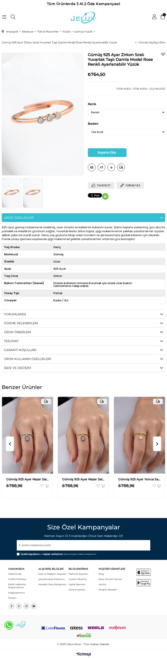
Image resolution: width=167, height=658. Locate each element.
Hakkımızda (15, 574)
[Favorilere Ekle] (163, 55)
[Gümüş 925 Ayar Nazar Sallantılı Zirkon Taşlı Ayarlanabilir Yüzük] (27, 435)
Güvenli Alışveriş (77, 579)
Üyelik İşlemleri (76, 584)
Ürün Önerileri (17, 332)
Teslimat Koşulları (78, 574)
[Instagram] (26, 606)
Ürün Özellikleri (19, 218)
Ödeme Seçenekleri (21, 323)
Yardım (102, 584)
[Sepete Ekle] (46, 486)
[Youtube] (33, 606)
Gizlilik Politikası (17, 579)
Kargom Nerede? (108, 589)
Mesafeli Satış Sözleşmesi (52, 584)
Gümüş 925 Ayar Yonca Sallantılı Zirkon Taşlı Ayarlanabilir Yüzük (139, 479)
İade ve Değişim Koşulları (52, 574)
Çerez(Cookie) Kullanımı (51, 579)
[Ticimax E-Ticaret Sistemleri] (83, 654)
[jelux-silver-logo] (21, 624)
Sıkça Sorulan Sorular (110, 579)
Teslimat (11, 341)
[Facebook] (11, 606)
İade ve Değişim (17, 368)
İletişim (12, 598)
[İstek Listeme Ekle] (91, 167)
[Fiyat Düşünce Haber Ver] (111, 167)
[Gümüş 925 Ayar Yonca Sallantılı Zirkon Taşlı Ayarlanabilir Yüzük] (139, 435)
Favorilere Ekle (42, 486)
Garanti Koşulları (20, 350)
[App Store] (143, 572)
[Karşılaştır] (101, 167)
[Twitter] (19, 606)
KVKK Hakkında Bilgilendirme (17, 586)
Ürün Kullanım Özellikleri (27, 359)
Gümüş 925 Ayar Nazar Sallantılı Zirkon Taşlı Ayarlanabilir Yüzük (27, 479)
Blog (101, 574)
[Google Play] (143, 582)
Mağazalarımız (16, 592)
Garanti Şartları (76, 589)
